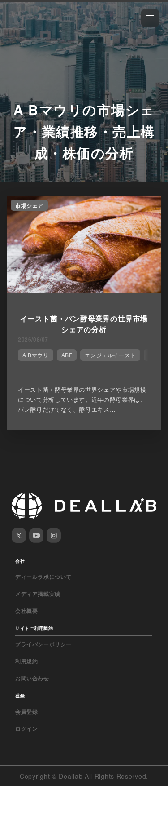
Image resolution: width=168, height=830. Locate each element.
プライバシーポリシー (43, 644)
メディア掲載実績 (37, 594)
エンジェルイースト (110, 355)
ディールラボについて (43, 577)
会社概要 (26, 611)
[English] (16, 28)
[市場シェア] (84, 289)
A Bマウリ (35, 355)
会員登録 (26, 711)
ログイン (26, 728)
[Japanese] (31, 28)
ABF (67, 355)
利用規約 (26, 661)
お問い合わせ (32, 678)
